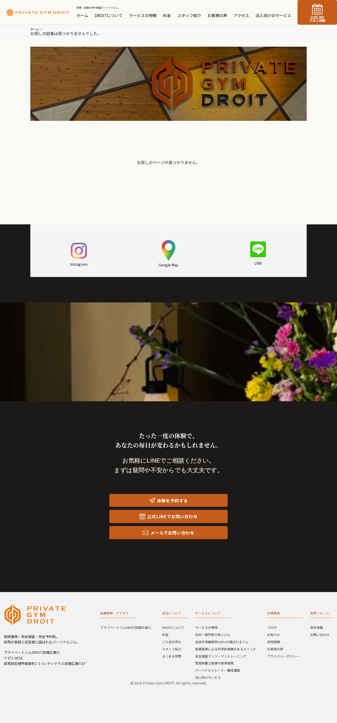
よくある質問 (171, 656)
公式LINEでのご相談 (317, 19)
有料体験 (316, 627)
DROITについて (109, 15)
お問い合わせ (319, 634)
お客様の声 (217, 15)
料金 (167, 15)
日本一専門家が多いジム (212, 634)
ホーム (82, 15)
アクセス (241, 15)
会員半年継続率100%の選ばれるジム (221, 641)
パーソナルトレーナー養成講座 (217, 670)
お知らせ (273, 634)
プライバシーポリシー (283, 656)
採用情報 (273, 641)
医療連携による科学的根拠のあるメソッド (225, 649)
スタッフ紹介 (189, 15)
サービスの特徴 (143, 15)
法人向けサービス (208, 677)
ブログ (272, 627)
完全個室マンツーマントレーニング (220, 656)
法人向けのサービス (273, 15)
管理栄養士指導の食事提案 (214, 663)
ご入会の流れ (171, 641)
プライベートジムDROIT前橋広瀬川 (125, 627)
